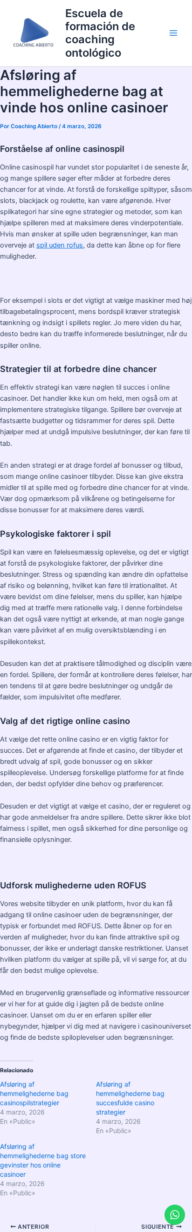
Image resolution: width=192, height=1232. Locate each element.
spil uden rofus (59, 245)
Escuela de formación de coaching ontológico (100, 33)
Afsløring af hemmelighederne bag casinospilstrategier (34, 1093)
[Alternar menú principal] (173, 33)
